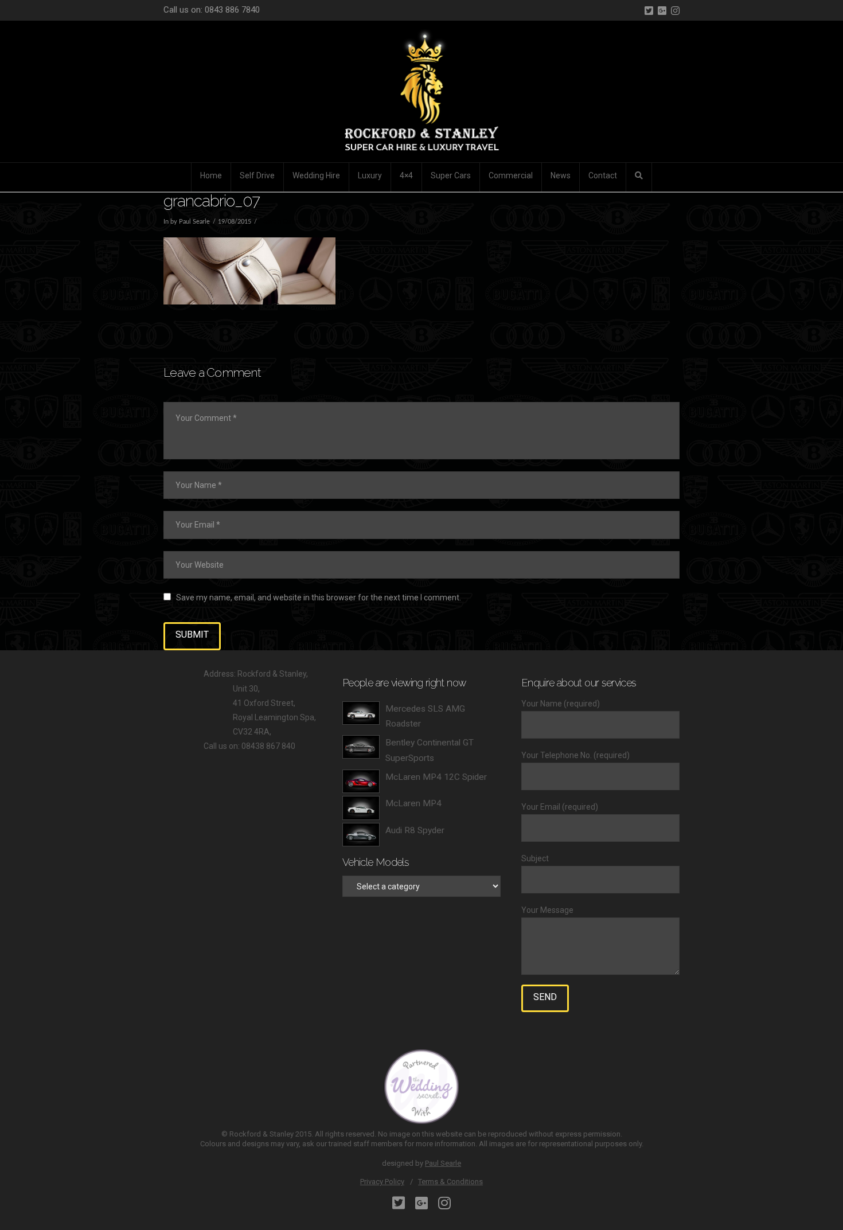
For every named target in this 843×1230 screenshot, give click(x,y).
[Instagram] (675, 10)
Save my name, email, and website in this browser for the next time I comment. (318, 597)
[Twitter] (649, 10)
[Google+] (662, 10)
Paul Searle (443, 1163)
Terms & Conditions (450, 1181)
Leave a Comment (285, 222)
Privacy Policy (382, 1181)
